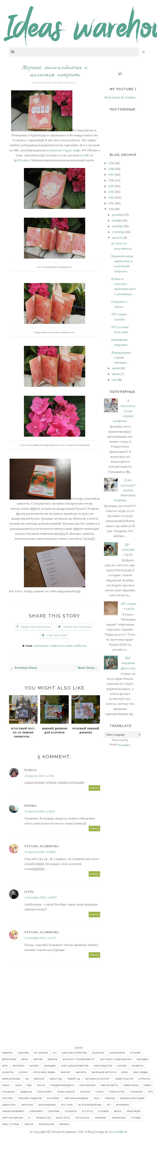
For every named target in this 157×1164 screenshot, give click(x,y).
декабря (117, 215)
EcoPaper (103, 1111)
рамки (147, 1085)
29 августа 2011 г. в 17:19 (38, 776)
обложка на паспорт (97, 1078)
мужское (39, 1078)
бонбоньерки (117, 1052)
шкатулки (27, 1104)
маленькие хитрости (48, 645)
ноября (117, 220)
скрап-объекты (66, 1091)
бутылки (135, 1052)
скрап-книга (44, 1091)
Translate (124, 745)
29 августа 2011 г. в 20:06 (39, 852)
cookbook (71, 1111)
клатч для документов (74, 1065)
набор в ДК (56, 1078)
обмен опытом (124, 1078)
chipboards (36, 1111)
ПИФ (29, 1085)
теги (150, 1091)
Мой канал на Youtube (120, 97)
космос (23, 1072)
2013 (111, 197)
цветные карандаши (76, 1098)
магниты (81, 1072)
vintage (29, 1124)
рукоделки (8, 1091)
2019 (111, 163)
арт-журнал (41, 1052)
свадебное (26, 1091)
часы (96, 1098)
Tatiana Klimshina (41, 846)
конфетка (8, 1072)
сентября (118, 232)
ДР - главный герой (128, 549)
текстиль (7, 1098)
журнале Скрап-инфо (65, 150)
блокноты (98, 1052)
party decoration (12, 1117)
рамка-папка (130, 1085)
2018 (111, 169)
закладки (142, 1059)
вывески (52, 1059)
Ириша (30, 805)
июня (116, 374)
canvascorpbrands (13, 1111)
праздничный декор (62, 1085)
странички (136, 1091)
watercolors (46, 1124)
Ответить (94, 788)
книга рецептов (103, 1065)
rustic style (63, 1117)
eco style (87, 1111)
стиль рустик (116, 1091)
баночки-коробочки (74, 1052)
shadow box (119, 1117)
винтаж (38, 1059)
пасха (18, 1085)
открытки (144, 1078)
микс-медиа (140, 1072)
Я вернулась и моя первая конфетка (124, 411)
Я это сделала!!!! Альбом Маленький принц (125, 490)
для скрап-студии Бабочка (116, 1059)
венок (25, 1059)
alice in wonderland (90, 1104)
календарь (50, 1065)
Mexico (118, 1111)
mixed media (133, 1111)
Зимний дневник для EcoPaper (55, 730)
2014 (111, 192)
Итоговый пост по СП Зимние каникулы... (23, 732)
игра (4, 1065)
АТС (55, 1052)
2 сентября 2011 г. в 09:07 (40, 897)
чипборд (110, 1098)
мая (114, 379)
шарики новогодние (132, 1098)
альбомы (23, 1052)
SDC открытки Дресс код (128, 663)
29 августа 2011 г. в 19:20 (39, 811)
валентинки (9, 1059)
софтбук (85, 1091)
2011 (111, 209)
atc (109, 1104)
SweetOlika (116, 1132)
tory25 (30, 770)
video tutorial (10, 1124)
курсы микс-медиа (44, 1072)
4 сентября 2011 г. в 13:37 (39, 938)
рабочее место (109, 1085)
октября (117, 226)
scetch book (82, 1117)
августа (117, 237)
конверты (137, 1065)
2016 (111, 180)
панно (6, 1085)
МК (27, 1078)
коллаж (122, 1065)
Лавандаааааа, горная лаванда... (121, 357)
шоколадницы (47, 1104)
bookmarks (122, 1104)
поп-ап (41, 1085)
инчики (34, 1065)
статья (99, 1091)
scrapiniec (100, 1117)
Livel (29, 891)
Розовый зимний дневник (85, 730)
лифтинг (65, 1072)
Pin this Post (57, 635)
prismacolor (43, 1117)
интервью (19, 1065)
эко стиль (67, 1104)
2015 (111, 186)
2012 (111, 203)
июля (116, 368)
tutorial (136, 1117)
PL (29, 1117)
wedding (64, 1124)
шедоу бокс (9, 1104)
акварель (7, 1052)
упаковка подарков (30, 1098)
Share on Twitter (77, 626)
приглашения (87, 1085)
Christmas (53, 1111)
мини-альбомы (76, 645)
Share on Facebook (36, 626)
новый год (73, 1078)
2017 (111, 174)
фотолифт (53, 1098)
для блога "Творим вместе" (79, 1059)
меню (124, 1072)
